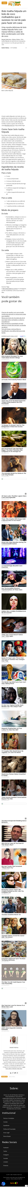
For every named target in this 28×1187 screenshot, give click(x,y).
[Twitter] (15, 1073)
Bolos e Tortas (16, 39)
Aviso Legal (6, 1132)
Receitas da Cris (9, 125)
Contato (5, 1122)
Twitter (5, 1151)
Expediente (6, 1125)
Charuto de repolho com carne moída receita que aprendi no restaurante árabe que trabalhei (14, 314)
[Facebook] (13, 1073)
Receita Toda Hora (6, 39)
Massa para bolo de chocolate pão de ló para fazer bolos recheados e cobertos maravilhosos (13, 320)
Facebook (5, 1147)
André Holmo (5, 48)
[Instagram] (17, 1073)
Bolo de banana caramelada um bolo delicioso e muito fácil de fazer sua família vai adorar (14, 325)
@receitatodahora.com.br (10, 289)
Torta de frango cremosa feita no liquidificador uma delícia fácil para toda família (13, 331)
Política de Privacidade (9, 1129)
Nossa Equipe (7, 1136)
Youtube (5, 1158)
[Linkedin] (10, 1073)
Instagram (6, 1154)
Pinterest (5, 1165)
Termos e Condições (8, 1118)
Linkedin (5, 1162)
